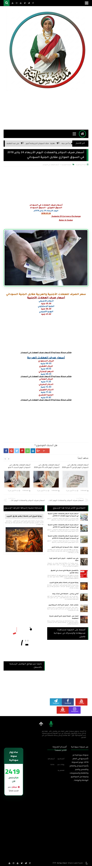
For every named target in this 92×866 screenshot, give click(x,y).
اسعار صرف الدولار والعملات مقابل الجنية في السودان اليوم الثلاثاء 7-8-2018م (63, 515)
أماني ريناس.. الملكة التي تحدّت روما (65, 594)
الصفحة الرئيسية (67, 165)
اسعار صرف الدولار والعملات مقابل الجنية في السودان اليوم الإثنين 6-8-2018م (63, 526)
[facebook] (30, 863)
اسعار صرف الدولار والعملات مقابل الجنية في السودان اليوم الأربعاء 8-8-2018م (63, 537)
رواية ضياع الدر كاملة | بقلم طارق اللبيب (63, 583)
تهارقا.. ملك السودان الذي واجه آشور (61, 144)
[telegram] (26, 863)
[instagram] (13, 863)
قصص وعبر (61, 770)
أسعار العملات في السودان (51, 165)
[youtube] (17, 863)
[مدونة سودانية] (47, 50)
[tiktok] (5, 863)
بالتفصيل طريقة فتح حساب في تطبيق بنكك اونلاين (64, 572)
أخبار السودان (61, 759)
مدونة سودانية (62, 863)
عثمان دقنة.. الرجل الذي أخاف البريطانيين (63, 605)
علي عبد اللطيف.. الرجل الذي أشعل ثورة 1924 (22, 144)
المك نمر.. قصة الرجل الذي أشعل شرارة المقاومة (63, 617)
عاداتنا (52, 765)
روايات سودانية (61, 765)
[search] (7, 3)
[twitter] (21, 863)
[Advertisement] (46, 110)
